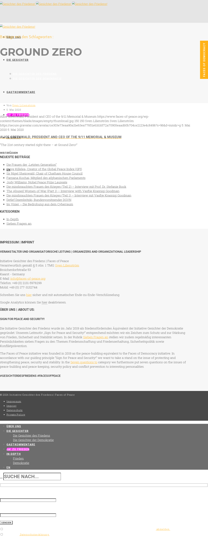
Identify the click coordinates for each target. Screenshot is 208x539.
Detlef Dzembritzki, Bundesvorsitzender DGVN (38, 200)
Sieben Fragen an (19, 223)
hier (29, 295)
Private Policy (15, 414)
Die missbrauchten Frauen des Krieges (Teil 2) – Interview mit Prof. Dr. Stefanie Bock (66, 186)
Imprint (11, 405)
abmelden (163, 529)
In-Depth (12, 219)
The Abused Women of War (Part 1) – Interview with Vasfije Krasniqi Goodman (62, 191)
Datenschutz (14, 410)
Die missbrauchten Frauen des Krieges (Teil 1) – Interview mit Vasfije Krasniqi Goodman (68, 195)
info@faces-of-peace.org (28, 278)
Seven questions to (84, 362)
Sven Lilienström (23, 105)
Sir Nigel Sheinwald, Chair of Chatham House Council (44, 173)
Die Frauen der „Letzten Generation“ (31, 165)
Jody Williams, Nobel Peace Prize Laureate (36, 182)
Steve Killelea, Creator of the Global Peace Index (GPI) (44, 169)
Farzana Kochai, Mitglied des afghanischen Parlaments (45, 178)
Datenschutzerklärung (34, 534)
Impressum (13, 401)
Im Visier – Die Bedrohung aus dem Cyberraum (39, 204)
